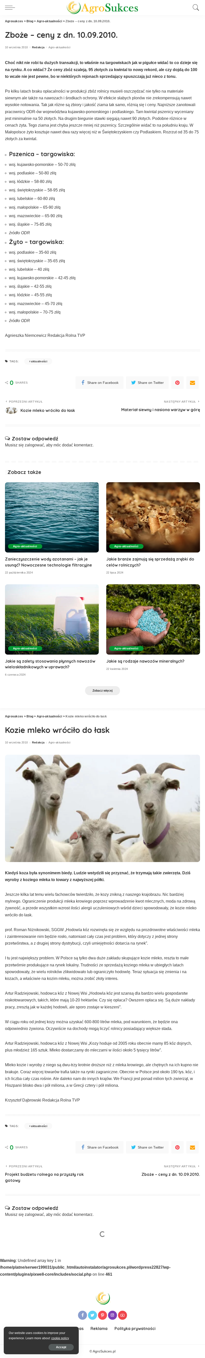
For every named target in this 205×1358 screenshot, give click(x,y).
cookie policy (60, 1338)
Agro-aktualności (59, 47)
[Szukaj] (195, 7)
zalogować (34, 445)
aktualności (39, 361)
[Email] (192, 382)
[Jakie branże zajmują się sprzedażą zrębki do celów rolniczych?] (153, 517)
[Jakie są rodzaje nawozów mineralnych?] (153, 619)
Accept (61, 1347)
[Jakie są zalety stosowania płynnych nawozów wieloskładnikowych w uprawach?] (52, 619)
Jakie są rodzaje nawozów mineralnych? (145, 661)
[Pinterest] (177, 382)
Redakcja (38, 47)
